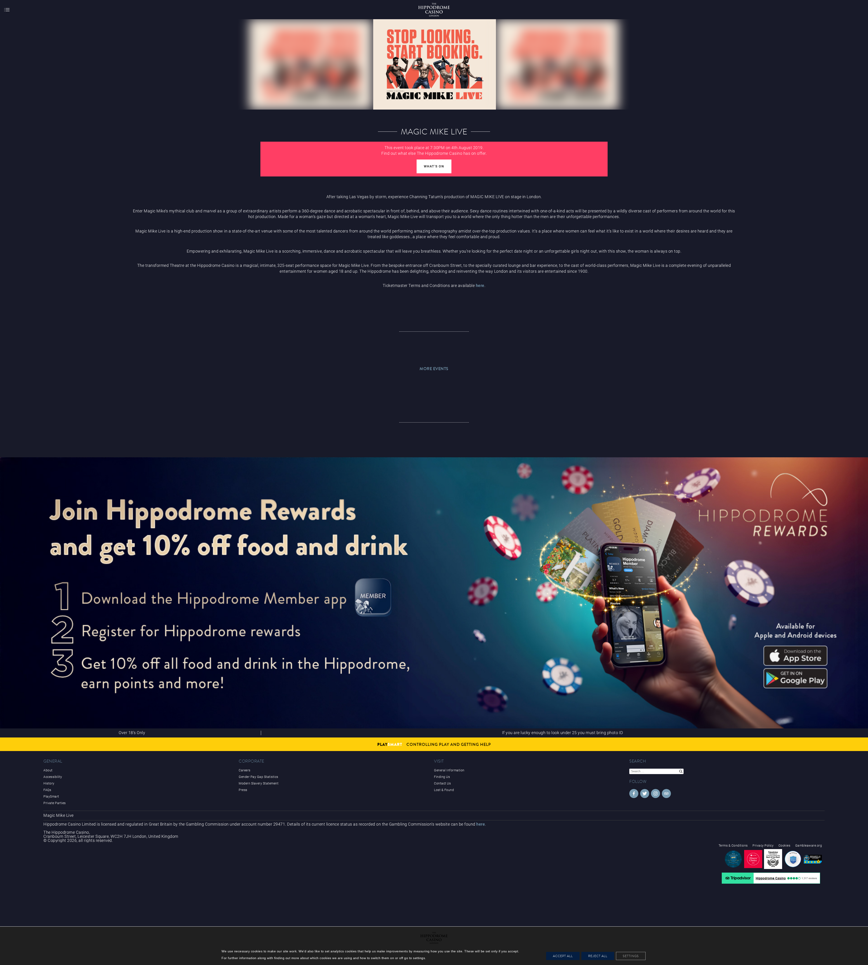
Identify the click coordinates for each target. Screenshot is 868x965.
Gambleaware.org (808, 845)
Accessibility (52, 777)
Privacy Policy (763, 845)
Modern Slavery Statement (258, 783)
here (480, 285)
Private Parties (54, 803)
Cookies (784, 845)
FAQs (47, 790)
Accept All (563, 956)
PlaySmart (51, 796)
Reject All (597, 956)
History (48, 783)
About (48, 770)
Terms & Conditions (733, 845)
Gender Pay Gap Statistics (258, 777)
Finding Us (442, 777)
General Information (449, 770)
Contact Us (442, 783)
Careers (244, 770)
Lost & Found (444, 790)
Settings (631, 956)
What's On (434, 166)
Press (243, 790)
